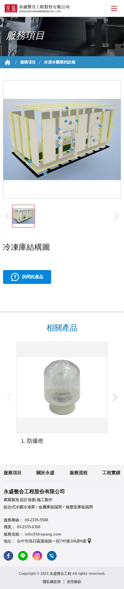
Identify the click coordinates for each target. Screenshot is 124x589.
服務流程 (79, 472)
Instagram (37, 556)
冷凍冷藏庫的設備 (59, 62)
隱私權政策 (52, 582)
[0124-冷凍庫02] (23, 216)
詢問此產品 (32, 276)
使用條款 (74, 582)
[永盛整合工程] (37, 8)
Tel (52, 556)
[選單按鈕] (114, 8)
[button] (115, 397)
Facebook (8, 556)
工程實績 (111, 472)
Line (23, 556)
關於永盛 (45, 472)
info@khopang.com (43, 534)
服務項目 (28, 62)
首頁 (7, 62)
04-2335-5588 (36, 520)
